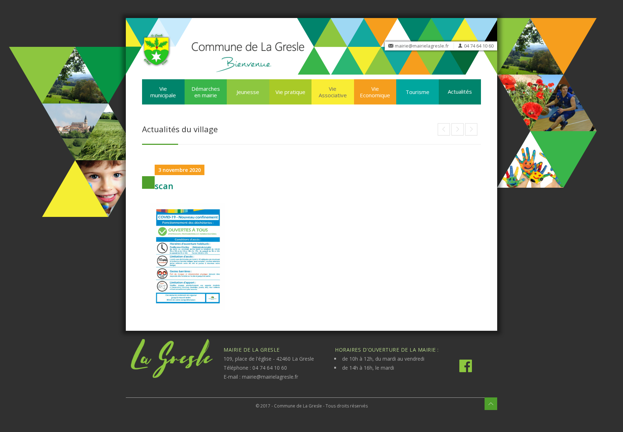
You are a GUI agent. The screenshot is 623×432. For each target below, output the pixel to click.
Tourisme (417, 91)
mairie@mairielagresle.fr (422, 46)
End (444, 129)
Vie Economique (375, 92)
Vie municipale (163, 92)
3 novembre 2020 (179, 169)
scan (164, 186)
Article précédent (457, 129)
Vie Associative (333, 92)
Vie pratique (290, 91)
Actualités (460, 91)
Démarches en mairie (205, 92)
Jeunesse (248, 91)
